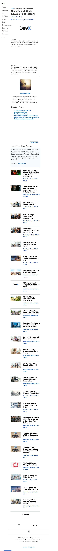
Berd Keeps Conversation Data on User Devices (30, 230)
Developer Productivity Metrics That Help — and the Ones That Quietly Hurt (31, 420)
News (4, 7)
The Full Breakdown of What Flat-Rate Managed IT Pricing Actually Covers (31, 189)
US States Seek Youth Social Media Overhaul (31, 312)
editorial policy (22, 163)
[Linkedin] (33, 525)
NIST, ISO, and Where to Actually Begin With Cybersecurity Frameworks (31, 173)
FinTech (4, 16)
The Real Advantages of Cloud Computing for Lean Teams (30, 435)
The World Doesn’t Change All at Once (30, 464)
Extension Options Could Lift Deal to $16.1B (29, 244)
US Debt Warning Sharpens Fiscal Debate (31, 392)
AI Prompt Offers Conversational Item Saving (30, 351)
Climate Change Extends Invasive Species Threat (29, 298)
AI (3, 13)
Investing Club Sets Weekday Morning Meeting (30, 501)
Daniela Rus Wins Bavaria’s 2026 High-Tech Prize (30, 365)
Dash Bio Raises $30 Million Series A (30, 476)
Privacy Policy (31, 547)
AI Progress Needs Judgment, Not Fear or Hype (31, 284)
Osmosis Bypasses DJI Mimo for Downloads (31, 338)
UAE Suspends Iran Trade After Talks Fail (30, 488)
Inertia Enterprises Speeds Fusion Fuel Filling (30, 405)
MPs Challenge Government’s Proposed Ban (28, 216)
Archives (4, 34)
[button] (25, 514)
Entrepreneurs (4, 25)
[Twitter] (36, 525)
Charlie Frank (25, 93)
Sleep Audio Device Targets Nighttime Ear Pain (31, 258)
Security (4, 28)
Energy (4, 19)
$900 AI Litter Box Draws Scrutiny (29, 203)
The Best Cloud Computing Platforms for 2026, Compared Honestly (30, 450)
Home (12, 8)
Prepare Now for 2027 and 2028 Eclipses (31, 271)
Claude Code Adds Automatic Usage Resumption (30, 379)
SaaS (4, 22)
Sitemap (25, 547)
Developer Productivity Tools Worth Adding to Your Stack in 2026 (31, 325)
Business (4, 10)
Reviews (4, 31)
